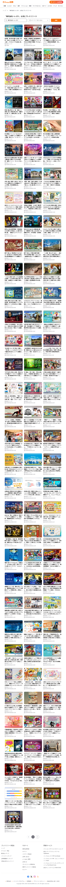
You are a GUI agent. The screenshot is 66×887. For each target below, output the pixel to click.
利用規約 (29, 881)
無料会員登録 (25, 849)
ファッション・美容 (26, 6)
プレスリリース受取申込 (28, 864)
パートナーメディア (6, 856)
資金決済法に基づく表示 (53, 881)
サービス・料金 (5, 850)
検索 (56, 20)
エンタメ (9, 6)
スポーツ (44, 6)
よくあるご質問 (26, 859)
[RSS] (38, 877)
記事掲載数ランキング (7, 858)
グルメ (14, 6)
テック (55, 6)
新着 (5, 6)
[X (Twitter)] (31, 877)
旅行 (19, 6)
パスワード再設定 (26, 854)
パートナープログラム (19, 881)
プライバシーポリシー (39, 881)
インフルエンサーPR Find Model (52, 856)
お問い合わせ (25, 856)
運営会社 (9, 881)
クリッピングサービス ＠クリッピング (53, 849)
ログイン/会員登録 (57, 2)
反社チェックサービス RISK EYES (52, 867)
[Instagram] (35, 877)
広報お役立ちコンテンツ (7, 861)
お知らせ (24, 861)
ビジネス (50, 6)
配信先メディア (5, 853)
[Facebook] (28, 877)
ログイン (24, 851)
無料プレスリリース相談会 (29, 867)
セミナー (24, 869)
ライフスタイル (37, 6)
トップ (4, 10)
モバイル (60, 6)
